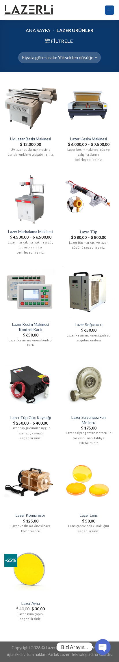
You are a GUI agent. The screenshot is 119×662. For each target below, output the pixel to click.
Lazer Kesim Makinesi (88, 139)
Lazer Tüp (88, 232)
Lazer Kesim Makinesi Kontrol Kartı (30, 327)
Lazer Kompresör (30, 515)
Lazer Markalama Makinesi (30, 231)
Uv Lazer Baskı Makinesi (30, 139)
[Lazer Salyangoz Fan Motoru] (88, 385)
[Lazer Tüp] (88, 200)
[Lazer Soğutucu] (88, 292)
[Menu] (109, 10)
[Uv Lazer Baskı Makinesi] (30, 107)
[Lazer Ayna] (30, 571)
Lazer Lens (89, 515)
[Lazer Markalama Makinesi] (30, 200)
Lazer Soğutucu (89, 324)
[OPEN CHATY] (103, 647)
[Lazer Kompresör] (30, 483)
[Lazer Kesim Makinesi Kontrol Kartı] (30, 292)
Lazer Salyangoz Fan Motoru (88, 420)
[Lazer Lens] (88, 483)
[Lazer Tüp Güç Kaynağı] (30, 385)
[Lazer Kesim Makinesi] (88, 107)
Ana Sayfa (38, 30)
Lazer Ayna (30, 603)
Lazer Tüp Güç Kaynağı (30, 417)
